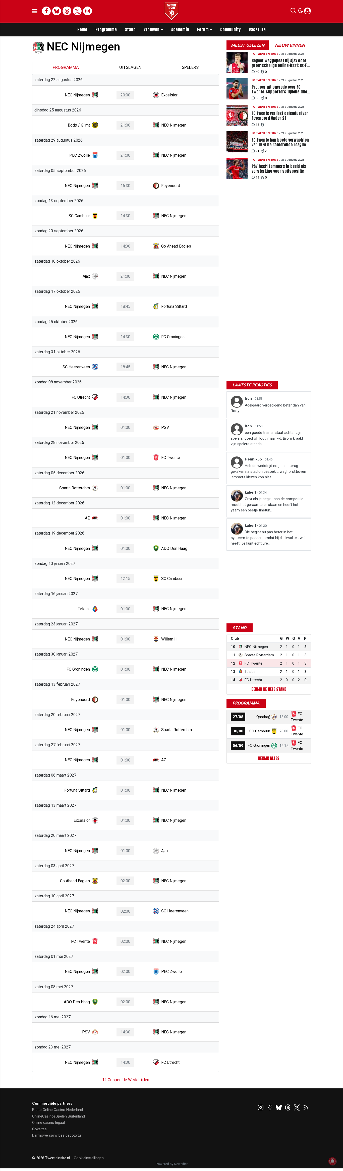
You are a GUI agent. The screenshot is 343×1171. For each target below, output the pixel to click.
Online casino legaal (48, 1122)
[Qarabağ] (274, 717)
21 (257, 151)
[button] (293, 11)
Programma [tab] (66, 67)
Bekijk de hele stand (268, 689)
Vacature (257, 29)
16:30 (125, 185)
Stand (130, 29)
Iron (249, 398)
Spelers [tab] (190, 67)
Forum (203, 29)
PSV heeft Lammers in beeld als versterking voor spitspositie (279, 168)
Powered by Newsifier (172, 1164)
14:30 (125, 215)
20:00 (125, 95)
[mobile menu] (34, 11)
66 (257, 98)
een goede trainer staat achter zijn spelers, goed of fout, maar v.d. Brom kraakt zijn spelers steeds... (267, 438)
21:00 (125, 125)
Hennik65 (254, 459)
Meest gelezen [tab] (247, 45)
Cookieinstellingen (89, 1158)
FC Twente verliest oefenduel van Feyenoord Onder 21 (280, 116)
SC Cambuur (259, 731)
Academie (180, 29)
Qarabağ (263, 717)
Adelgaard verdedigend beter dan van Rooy (268, 408)
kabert (251, 492)
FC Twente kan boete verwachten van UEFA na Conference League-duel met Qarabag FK (280, 142)
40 (257, 72)
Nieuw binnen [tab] (290, 45)
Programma (106, 29)
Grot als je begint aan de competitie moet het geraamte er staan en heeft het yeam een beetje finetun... (267, 504)
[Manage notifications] (332, 1161)
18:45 (125, 306)
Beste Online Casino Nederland (57, 1109)
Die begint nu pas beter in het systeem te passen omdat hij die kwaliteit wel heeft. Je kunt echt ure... (268, 538)
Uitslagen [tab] (130, 67)
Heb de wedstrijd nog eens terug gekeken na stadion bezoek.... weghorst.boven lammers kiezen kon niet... (268, 471)
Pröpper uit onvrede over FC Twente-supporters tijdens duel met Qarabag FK (280, 89)
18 (257, 125)
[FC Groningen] (274, 745)
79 (257, 177)
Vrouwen (151, 29)
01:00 (125, 427)
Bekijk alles (268, 758)
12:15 (125, 578)
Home (82, 29)
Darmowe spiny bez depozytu (56, 1135)
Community (230, 29)
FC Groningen (259, 745)
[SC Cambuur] (274, 731)
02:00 (125, 881)
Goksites (39, 1129)
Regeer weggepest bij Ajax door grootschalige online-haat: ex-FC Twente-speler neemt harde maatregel (280, 63)
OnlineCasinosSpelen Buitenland (58, 1116)
